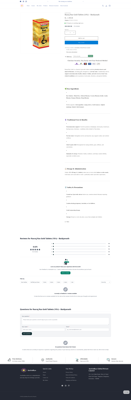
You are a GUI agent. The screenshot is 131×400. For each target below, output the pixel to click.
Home (44, 375)
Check (90, 56)
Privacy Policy (69, 372)
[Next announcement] (83, 1)
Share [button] (67, 221)
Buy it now (81, 42)
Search (44, 372)
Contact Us (45, 377)
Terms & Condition (70, 377)
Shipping (66, 20)
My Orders (45, 380)
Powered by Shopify (32, 396)
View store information (71, 52)
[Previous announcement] (48, 1)
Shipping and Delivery (71, 380)
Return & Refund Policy (71, 375)
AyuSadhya (26, 396)
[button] (103, 5)
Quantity (67, 29)
